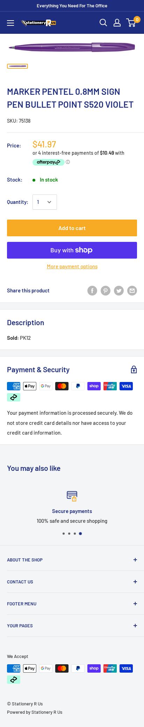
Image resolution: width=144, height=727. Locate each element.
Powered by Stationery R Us (34, 712)
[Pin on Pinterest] (105, 290)
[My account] (117, 22)
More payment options (72, 266)
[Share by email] (132, 290)
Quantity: (17, 202)
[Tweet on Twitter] (119, 290)
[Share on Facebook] (92, 290)
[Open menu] (10, 23)
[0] (131, 22)
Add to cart (72, 227)
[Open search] (103, 22)
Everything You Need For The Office (72, 5)
